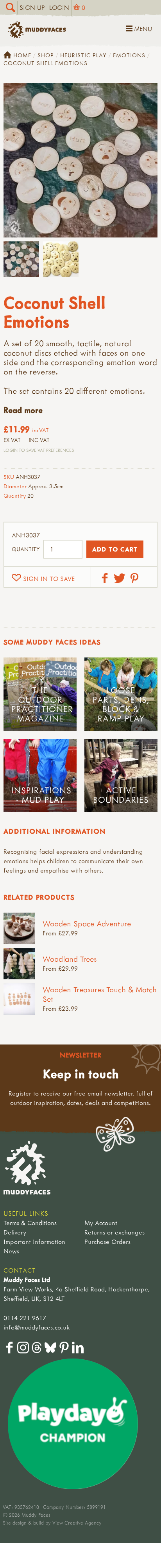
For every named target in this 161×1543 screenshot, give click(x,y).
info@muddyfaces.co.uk (37, 1327)
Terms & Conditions (30, 1223)
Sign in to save (49, 579)
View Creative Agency (77, 1522)
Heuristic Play (83, 55)
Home (22, 55)
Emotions (129, 55)
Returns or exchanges (114, 1232)
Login (59, 7)
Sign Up (32, 7)
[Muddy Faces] (37, 36)
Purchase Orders (107, 1241)
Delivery (15, 1232)
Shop (46, 55)
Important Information (34, 1241)
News (11, 1251)
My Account (100, 1223)
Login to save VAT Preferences (39, 450)
